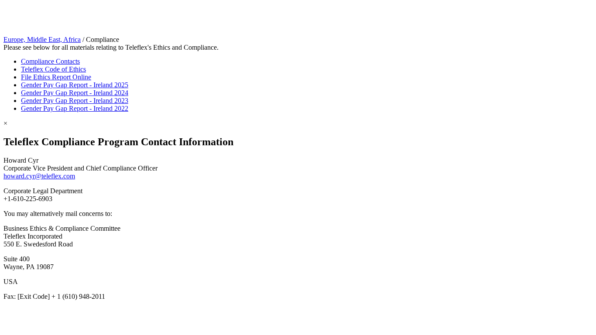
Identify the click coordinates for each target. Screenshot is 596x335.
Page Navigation (26, 7)
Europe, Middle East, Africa (42, 39)
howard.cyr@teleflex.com (39, 176)
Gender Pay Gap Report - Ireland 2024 (74, 92)
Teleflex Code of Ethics (53, 69)
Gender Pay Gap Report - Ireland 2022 (74, 108)
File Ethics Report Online (56, 77)
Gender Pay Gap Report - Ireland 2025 (74, 85)
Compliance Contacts (50, 61)
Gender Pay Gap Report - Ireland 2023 (74, 100)
